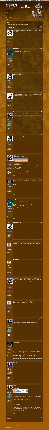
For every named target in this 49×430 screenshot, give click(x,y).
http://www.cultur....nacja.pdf (25, 51)
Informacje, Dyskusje (26, 24)
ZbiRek (9, 426)
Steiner (8, 72)
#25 (40, 111)
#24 (40, 92)
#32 (40, 259)
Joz (7, 111)
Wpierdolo (8, 241)
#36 (40, 340)
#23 (40, 72)
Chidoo (8, 340)
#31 (40, 241)
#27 (40, 154)
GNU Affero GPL (17, 425)
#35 (40, 317)
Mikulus (8, 48)
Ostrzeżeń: (8, 41)
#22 (40, 48)
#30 (40, 222)
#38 (40, 383)
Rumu (8, 259)
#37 (40, 360)
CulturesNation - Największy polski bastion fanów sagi (13, 24)
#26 (40, 134)
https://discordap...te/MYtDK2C (20, 205)
